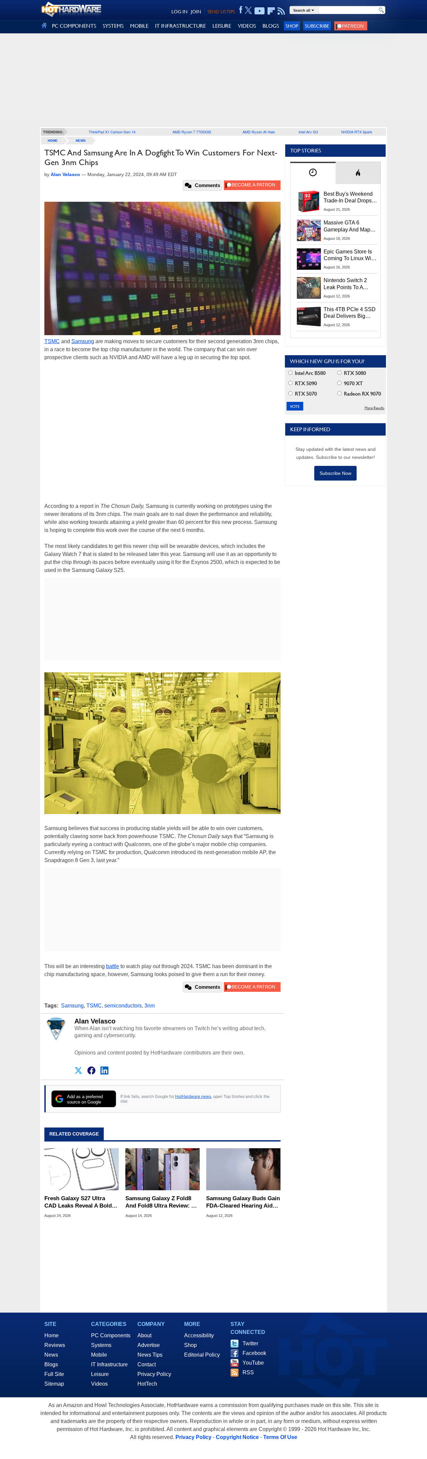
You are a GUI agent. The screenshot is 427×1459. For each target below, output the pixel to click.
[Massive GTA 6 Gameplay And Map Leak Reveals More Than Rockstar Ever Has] (309, 230)
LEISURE (221, 26)
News (81, 140)
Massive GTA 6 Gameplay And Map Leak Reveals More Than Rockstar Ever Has (347, 226)
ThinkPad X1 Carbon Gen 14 (112, 131)
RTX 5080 (354, 373)
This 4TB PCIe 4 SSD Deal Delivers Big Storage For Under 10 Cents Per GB (350, 313)
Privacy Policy (154, 1374)
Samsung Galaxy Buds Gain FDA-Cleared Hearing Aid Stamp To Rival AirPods (243, 1202)
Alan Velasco (94, 1021)
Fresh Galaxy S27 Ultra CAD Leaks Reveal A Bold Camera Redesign (78, 1202)
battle (112, 966)
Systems (101, 1345)
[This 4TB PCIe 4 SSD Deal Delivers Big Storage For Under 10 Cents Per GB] (309, 316)
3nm (149, 1005)
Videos (99, 1384)
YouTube (253, 1363)
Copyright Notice (237, 1437)
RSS (248, 1372)
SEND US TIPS (221, 11)
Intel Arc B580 (310, 373)
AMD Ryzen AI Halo (259, 131)
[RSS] (281, 11)
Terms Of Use (280, 1437)
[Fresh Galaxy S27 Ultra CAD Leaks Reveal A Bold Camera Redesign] (81, 1169)
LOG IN (179, 11)
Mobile (99, 1355)
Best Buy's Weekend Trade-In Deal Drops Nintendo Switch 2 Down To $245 (348, 197)
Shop (292, 26)
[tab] (313, 173)
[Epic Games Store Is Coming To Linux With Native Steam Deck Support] (309, 259)
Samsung (82, 341)
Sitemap (54, 1384)
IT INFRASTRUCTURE (180, 26)
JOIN (196, 11)
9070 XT (353, 383)
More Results (374, 408)
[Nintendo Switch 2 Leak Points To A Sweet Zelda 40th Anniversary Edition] (309, 287)
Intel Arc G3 (308, 131)
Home (51, 1335)
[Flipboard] (271, 11)
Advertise (148, 1345)
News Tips (149, 1355)
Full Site (54, 1374)
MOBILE (139, 26)
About (144, 1335)
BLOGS (271, 26)
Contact (146, 1364)
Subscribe (317, 26)
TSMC (52, 341)
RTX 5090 (305, 383)
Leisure (100, 1374)
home (53, 140)
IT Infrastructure (109, 1364)
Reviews (54, 1345)
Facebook (254, 1353)
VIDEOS (247, 26)
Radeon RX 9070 (362, 394)
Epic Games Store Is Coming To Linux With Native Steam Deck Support (350, 255)
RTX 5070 (305, 394)
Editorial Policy (202, 1355)
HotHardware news (193, 1096)
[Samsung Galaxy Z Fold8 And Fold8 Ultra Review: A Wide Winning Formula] (162, 1169)
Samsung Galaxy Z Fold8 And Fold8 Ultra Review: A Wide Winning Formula (160, 1202)
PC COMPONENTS (74, 26)
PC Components (110, 1335)
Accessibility (199, 1335)
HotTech (147, 1384)
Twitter (250, 1343)
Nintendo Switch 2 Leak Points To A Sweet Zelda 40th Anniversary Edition (347, 284)
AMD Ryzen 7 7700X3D (191, 131)
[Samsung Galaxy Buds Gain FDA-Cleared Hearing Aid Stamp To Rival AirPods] (243, 1169)
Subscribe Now (335, 473)
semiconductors (123, 1005)
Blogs (51, 1364)
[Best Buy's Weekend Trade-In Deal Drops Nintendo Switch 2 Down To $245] (309, 201)
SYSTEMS (113, 26)
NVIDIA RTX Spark (356, 131)
